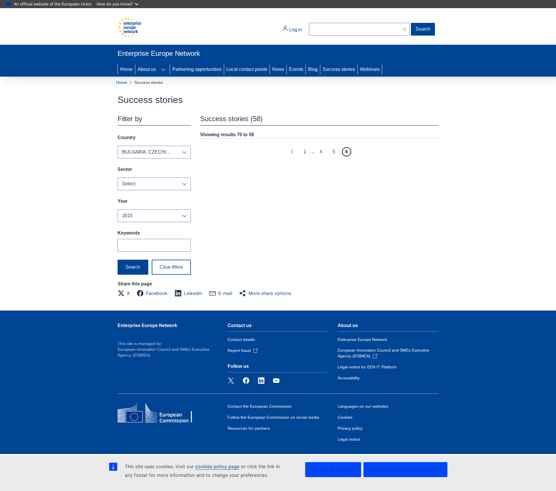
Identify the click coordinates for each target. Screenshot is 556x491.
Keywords (129, 232)
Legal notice (349, 439)
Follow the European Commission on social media (273, 417)
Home (126, 69)
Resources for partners (249, 428)
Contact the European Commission (260, 406)
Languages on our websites (363, 406)
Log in (295, 29)
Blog (313, 69)
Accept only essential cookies (405, 469)
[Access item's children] (163, 69)
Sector (125, 169)
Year (122, 201)
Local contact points (246, 69)
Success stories (339, 69)
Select (128, 183)
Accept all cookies (333, 469)
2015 (127, 215)
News (278, 69)
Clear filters (171, 267)
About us (147, 69)
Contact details (241, 339)
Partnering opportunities (197, 69)
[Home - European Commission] (129, 27)
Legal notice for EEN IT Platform (367, 367)
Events (296, 69)
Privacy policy (350, 428)
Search (423, 29)
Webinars (370, 69)
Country (127, 137)
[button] (125, 293)
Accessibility (349, 378)
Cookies (345, 417)
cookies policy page (217, 466)
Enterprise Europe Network (147, 325)
